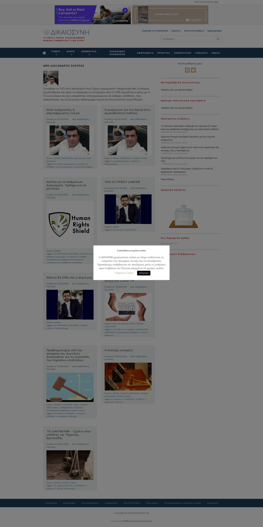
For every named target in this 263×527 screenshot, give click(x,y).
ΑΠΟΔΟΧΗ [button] (144, 273)
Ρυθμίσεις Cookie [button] (124, 272)
